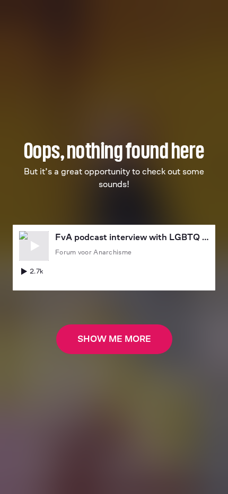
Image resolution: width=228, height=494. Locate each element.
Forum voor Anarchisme (93, 252)
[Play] (34, 246)
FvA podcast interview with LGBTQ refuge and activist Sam (132, 237)
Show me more (114, 339)
